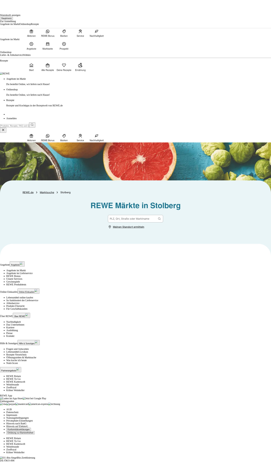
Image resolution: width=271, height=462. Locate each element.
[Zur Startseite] (10, 4)
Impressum (11, 415)
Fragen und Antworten (17, 349)
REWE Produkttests (16, 284)
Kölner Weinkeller (15, 390)
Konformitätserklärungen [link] (19, 429)
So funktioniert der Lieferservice (22, 300)
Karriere (10, 327)
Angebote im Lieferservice (19, 273)
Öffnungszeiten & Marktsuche (21, 357)
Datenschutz (12, 412)
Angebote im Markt (16, 270)
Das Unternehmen (15, 324)
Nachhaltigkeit (13, 321)
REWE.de (28, 192)
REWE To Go (13, 379)
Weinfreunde (12, 384)
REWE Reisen (13, 376)
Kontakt (10, 336)
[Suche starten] (32, 125)
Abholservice (12, 303)
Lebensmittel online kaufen (19, 297)
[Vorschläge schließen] (3, 130)
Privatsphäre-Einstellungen (19, 420)
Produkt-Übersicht (15, 306)
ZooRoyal (11, 387)
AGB (9, 409)
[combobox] (14, 126)
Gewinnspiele (13, 281)
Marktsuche (47, 192)
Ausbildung (12, 330)
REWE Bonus (13, 276)
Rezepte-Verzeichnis (16, 354)
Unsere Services (14, 279)
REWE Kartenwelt (15, 381)
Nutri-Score (12, 363)
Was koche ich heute (16, 360)
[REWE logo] (5, 73)
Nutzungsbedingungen (17, 418)
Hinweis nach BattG (16, 423)
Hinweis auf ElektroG (17, 426)
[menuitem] (31, 33)
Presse (9, 333)
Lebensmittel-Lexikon (17, 351)
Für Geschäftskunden (16, 308)
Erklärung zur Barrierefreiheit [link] (20, 433)
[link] (138, 81)
